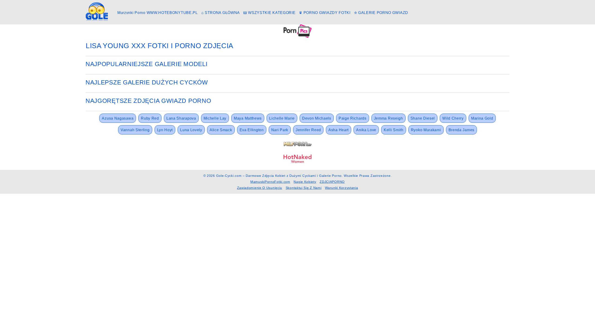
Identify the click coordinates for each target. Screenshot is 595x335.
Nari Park (279, 130)
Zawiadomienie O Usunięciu (259, 188)
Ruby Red (150, 118)
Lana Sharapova (181, 118)
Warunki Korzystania (341, 188)
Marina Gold (482, 118)
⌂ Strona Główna (220, 13)
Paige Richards (353, 118)
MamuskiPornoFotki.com (270, 182)
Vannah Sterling (135, 130)
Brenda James (461, 130)
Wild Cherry (453, 118)
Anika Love (366, 130)
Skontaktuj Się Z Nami (304, 188)
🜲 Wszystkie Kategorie (269, 13)
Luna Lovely (191, 130)
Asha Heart (338, 130)
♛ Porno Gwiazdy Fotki (324, 13)
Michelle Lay (215, 118)
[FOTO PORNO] (297, 31)
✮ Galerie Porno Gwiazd (381, 13)
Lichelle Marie (282, 118)
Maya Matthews (248, 118)
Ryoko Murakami (426, 130)
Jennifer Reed (308, 130)
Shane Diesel (422, 118)
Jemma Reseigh (388, 118)
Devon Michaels (316, 118)
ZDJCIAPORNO (332, 182)
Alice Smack (221, 130)
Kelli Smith (393, 130)
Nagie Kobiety (305, 182)
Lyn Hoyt (165, 130)
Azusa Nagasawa (117, 118)
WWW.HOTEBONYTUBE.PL (172, 13)
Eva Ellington (252, 130)
